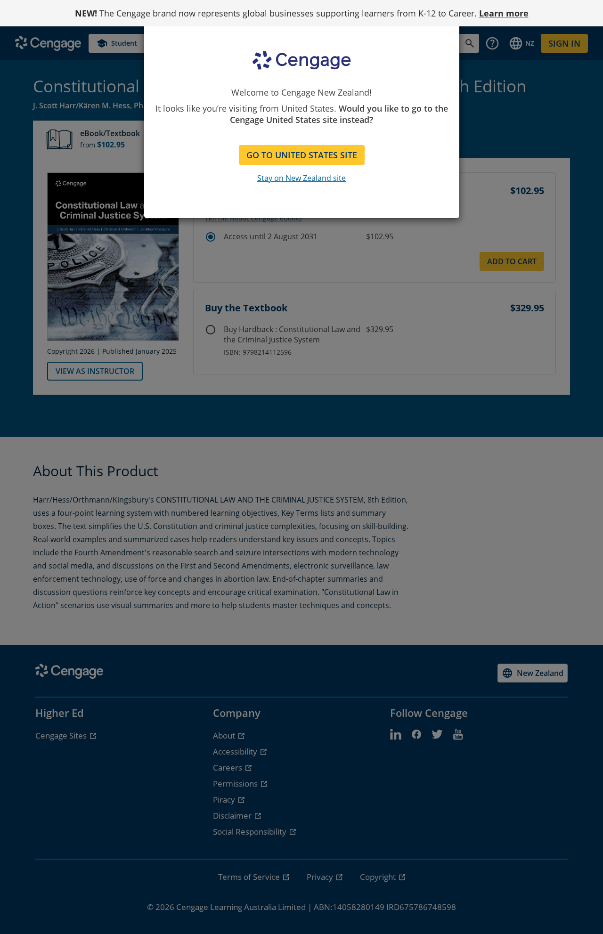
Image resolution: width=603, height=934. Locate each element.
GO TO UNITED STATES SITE (301, 155)
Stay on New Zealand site (301, 178)
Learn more (504, 13)
